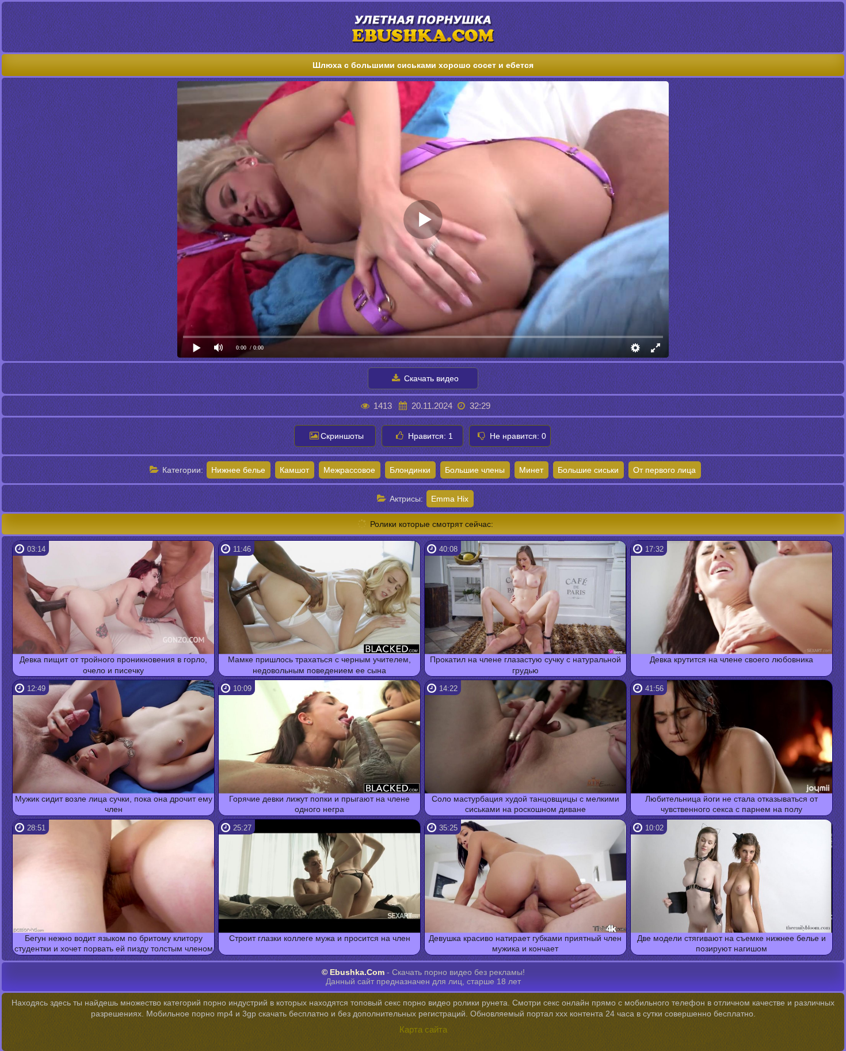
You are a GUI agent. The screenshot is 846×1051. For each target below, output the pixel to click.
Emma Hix (449, 498)
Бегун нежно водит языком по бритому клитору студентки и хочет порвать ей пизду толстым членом (113, 943)
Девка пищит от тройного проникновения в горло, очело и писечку (113, 664)
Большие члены (475, 470)
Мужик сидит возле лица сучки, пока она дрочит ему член (113, 804)
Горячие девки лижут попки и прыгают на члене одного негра (319, 804)
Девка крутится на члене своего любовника (731, 659)
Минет (531, 470)
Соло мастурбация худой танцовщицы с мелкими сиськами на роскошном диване (525, 804)
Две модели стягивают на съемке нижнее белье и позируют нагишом (731, 943)
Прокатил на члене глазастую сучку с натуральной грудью (525, 664)
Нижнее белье (238, 470)
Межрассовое (349, 470)
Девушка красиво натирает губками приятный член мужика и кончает (525, 943)
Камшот (294, 470)
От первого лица (664, 470)
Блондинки (410, 470)
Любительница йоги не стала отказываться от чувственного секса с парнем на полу (731, 804)
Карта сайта (423, 1029)
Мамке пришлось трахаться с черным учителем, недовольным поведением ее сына (319, 664)
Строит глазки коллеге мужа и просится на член (319, 938)
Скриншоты (342, 436)
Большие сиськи (588, 470)
